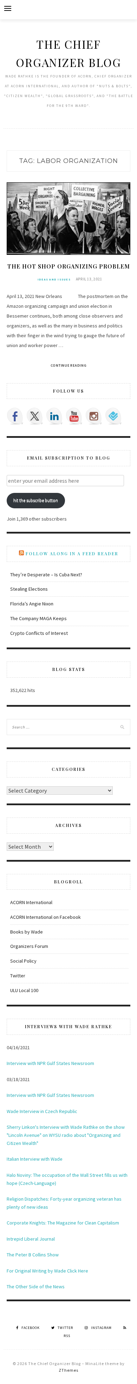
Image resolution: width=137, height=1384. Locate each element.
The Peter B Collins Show (33, 1254)
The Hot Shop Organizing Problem (68, 266)
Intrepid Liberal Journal (31, 1239)
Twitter (17, 975)
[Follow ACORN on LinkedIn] (54, 416)
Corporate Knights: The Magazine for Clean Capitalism (63, 1223)
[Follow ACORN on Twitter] (34, 416)
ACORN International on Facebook (45, 917)
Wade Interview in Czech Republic (42, 1111)
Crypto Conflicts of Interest (39, 633)
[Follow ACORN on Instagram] (93, 416)
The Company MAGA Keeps (38, 618)
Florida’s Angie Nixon (31, 604)
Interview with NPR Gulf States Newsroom (50, 1063)
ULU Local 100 (24, 990)
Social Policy (23, 961)
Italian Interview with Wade (35, 1159)
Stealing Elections (29, 589)
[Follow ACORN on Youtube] (74, 416)
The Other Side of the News (36, 1286)
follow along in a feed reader (72, 553)
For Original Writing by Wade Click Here (47, 1271)
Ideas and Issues (54, 279)
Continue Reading (69, 365)
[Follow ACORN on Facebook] (15, 416)
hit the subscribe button (35, 500)
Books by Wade (26, 932)
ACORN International (31, 902)
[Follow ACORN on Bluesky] (113, 416)
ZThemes (68, 1370)
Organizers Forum (29, 946)
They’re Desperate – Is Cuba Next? (46, 574)
